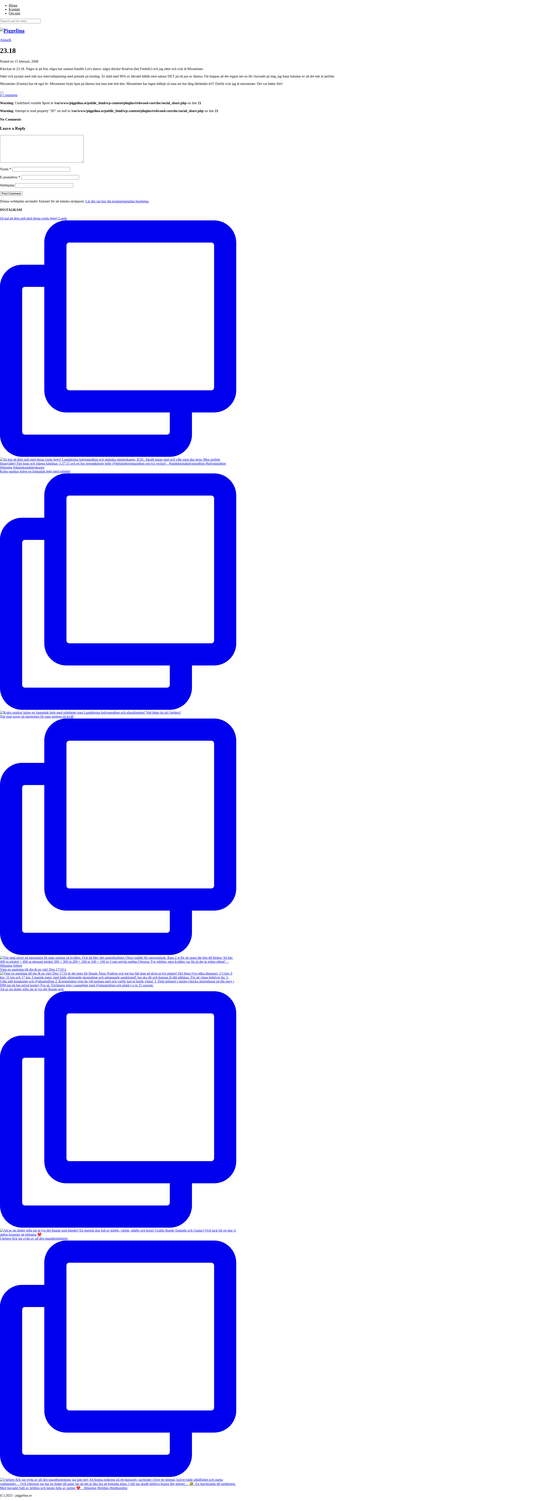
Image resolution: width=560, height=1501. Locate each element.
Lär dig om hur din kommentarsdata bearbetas (117, 201)
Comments (9, 95)
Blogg (13, 5)
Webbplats (7, 185)
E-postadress (10, 177)
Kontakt (14, 9)
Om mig (14, 13)
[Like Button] (2, 92)
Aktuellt (5, 40)
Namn (5, 169)
